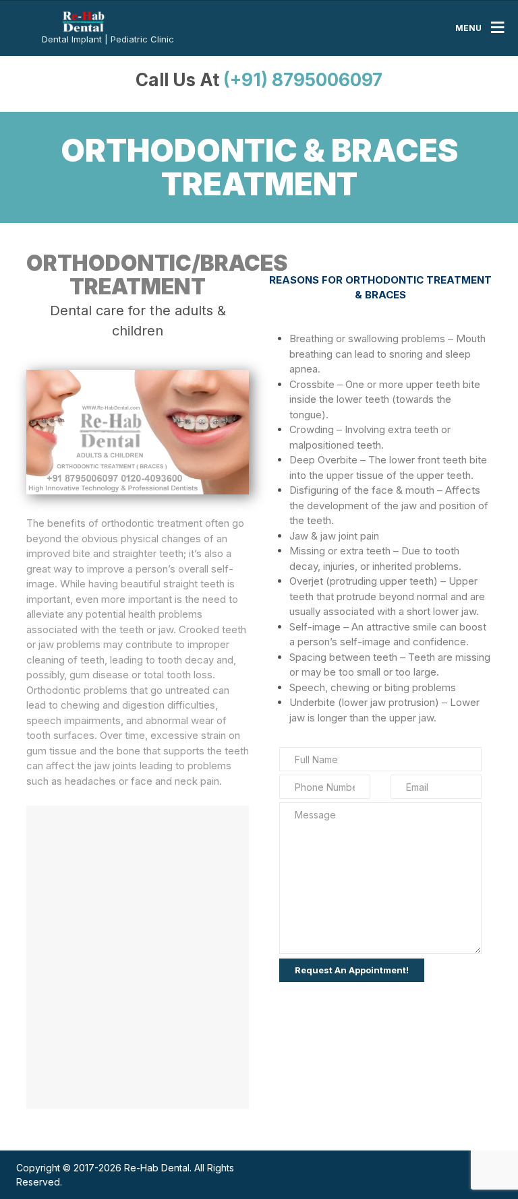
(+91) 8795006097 (302, 79)
